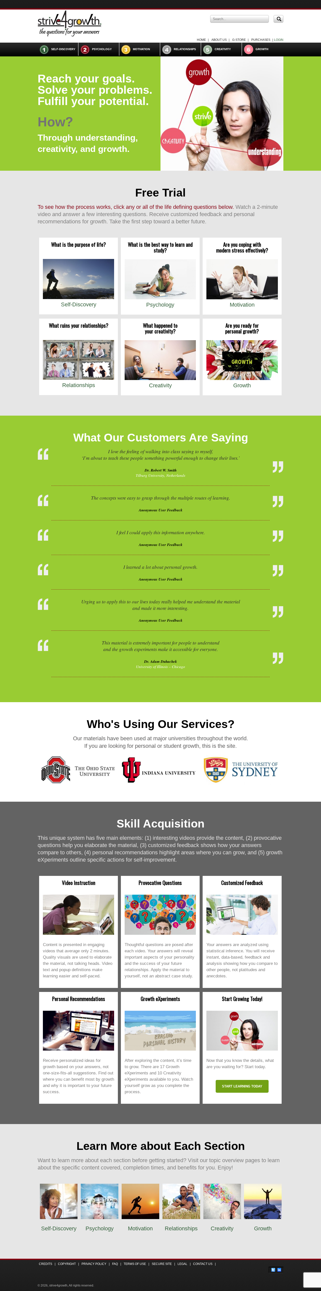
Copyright (67, 1264)
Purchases (260, 40)
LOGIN (278, 40)
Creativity (223, 49)
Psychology (102, 49)
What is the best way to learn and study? (160, 247)
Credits (45, 1264)
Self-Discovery (63, 49)
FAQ (115, 1264)
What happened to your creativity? (160, 328)
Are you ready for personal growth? (242, 328)
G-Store (239, 40)
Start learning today (242, 1086)
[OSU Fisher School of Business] (78, 783)
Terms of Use (135, 1264)
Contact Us (202, 1264)
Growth (262, 49)
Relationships (185, 49)
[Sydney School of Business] (240, 783)
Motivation (141, 49)
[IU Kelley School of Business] (159, 783)
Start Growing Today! (242, 998)
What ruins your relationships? (78, 325)
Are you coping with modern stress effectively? (242, 247)
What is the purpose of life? (78, 244)
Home (201, 40)
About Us (219, 40)
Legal (182, 1264)
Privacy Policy (94, 1264)
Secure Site (162, 1264)
